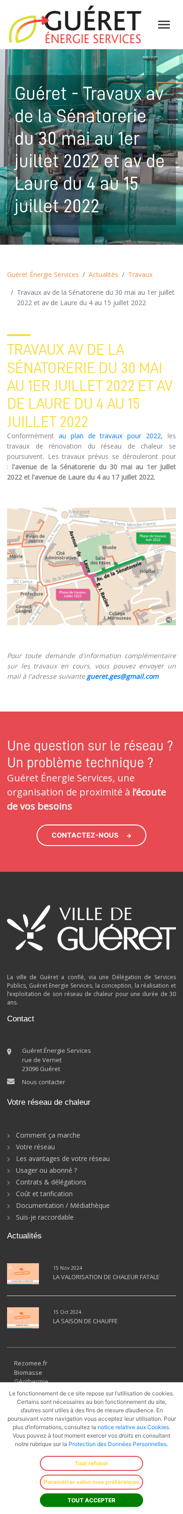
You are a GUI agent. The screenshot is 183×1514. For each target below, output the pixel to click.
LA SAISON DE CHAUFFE (85, 1321)
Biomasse (28, 1372)
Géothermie (31, 1381)
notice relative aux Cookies (133, 1427)
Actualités (103, 274)
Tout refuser (91, 1463)
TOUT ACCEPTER (91, 1500)
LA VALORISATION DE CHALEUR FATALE (106, 1277)
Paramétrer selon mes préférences (91, 1481)
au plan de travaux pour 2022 (110, 435)
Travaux (140, 274)
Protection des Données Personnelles (118, 1443)
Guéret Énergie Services (43, 274)
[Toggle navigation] (164, 24)
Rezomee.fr (30, 1363)
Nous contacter (43, 1082)
